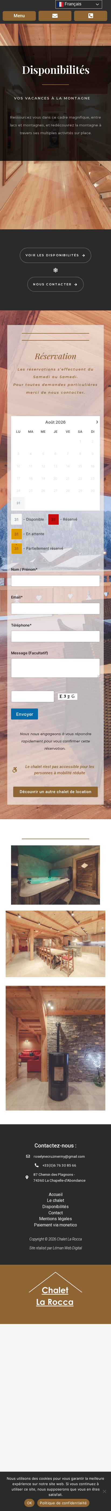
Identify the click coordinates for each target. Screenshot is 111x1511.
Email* (17, 597)
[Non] (104, 1491)
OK (29, 1503)
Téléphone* (21, 625)
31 (18, 503)
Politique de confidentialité (63, 1503)
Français (72, 4)
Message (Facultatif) (29, 653)
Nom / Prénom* (24, 569)
